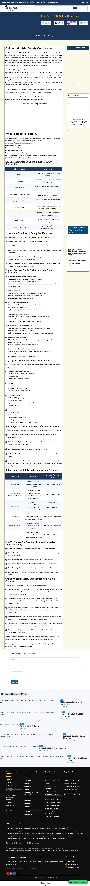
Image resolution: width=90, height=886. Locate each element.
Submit (14, 682)
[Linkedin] (11, 873)
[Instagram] (7, 873)
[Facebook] (14, 873)
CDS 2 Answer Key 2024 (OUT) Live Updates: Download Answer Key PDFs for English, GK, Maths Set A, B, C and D (78, 122)
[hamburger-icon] (41, 8)
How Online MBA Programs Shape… (52, 748)
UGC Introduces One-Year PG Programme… (71, 703)
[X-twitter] (17, 873)
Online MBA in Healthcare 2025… (77, 759)
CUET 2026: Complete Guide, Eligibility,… (74, 737)
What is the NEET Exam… (29, 726)
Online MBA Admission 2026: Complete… (72, 715)
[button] (78, 882)
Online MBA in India (11, 646)
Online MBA (16, 99)
